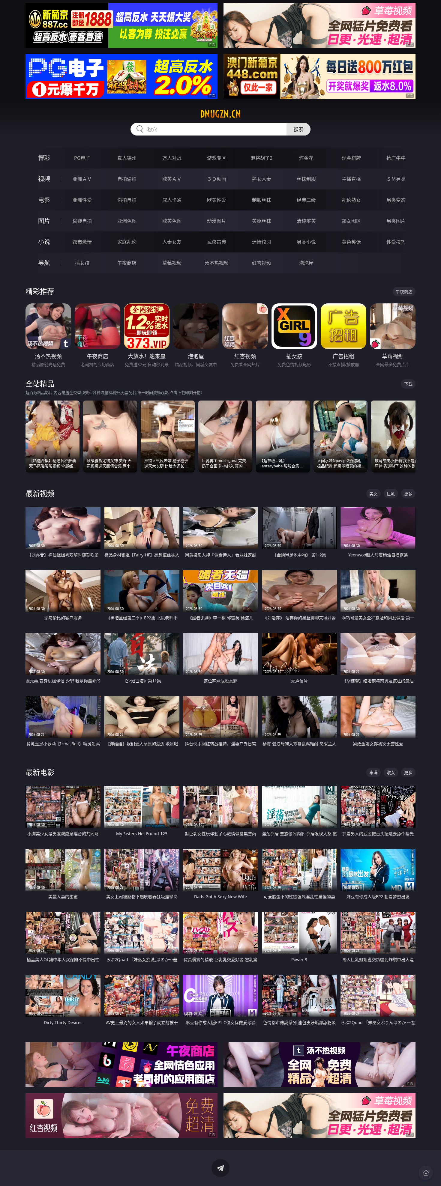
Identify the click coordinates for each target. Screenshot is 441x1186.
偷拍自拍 (126, 200)
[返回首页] (425, 1173)
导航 (44, 263)
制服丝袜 (261, 200)
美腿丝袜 (261, 221)
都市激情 (82, 242)
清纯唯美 (306, 221)
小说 (44, 242)
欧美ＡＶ (172, 179)
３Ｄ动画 (216, 179)
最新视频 (40, 493)
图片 (44, 221)
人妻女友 (172, 242)
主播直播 (351, 179)
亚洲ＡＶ (82, 179)
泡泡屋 (306, 263)
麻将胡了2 (261, 158)
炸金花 (306, 158)
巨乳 (391, 493)
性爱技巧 (396, 242)
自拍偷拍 (126, 179)
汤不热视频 (217, 263)
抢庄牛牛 (396, 158)
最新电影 (40, 772)
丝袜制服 (306, 179)
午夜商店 (126, 263)
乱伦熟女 (351, 200)
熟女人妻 (261, 179)
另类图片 (396, 221)
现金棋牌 (351, 158)
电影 (44, 200)
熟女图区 (351, 221)
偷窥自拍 (82, 221)
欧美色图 (172, 221)
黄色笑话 (351, 242)
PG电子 (82, 158)
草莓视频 (172, 263)
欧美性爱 (216, 200)
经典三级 (306, 200)
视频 (44, 179)
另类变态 (396, 200)
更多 (408, 493)
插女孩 (82, 263)
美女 (373, 493)
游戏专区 (216, 158)
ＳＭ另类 (396, 179)
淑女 (391, 772)
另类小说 (306, 242)
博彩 (44, 158)
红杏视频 (261, 263)
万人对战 (172, 158)
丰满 (373, 772)
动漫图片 (216, 221)
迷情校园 (261, 242)
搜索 (298, 129)
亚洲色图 (126, 221)
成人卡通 (172, 200)
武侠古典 (216, 242)
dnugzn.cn (220, 114)
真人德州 (126, 158)
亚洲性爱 (82, 200)
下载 (408, 384)
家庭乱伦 (126, 242)
